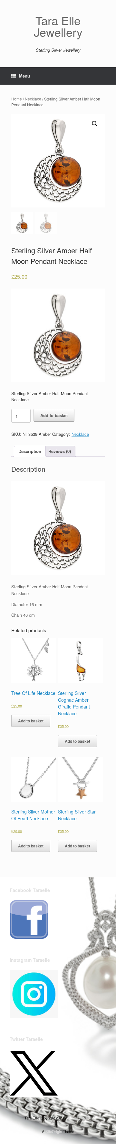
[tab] (30, 451)
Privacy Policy (80, 1117)
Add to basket (54, 415)
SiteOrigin (53, 1131)
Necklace (33, 98)
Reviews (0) (59, 451)
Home (16, 98)
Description (29, 451)
